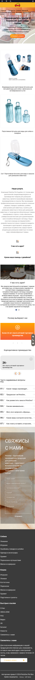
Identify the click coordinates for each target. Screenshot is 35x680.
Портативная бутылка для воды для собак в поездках (17, 132)
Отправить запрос (17, 36)
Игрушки (3, 545)
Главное (3, 10)
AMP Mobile (28, 677)
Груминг (3, 556)
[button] (16, 310)
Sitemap (22, 677)
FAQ (1, 616)
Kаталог (3, 627)
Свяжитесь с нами (7, 635)
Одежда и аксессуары (9, 553)
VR (1, 623)
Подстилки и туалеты (8, 597)
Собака (18, 10)
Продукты (11, 10)
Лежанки (4, 541)
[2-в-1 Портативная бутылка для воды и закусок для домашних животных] (17, 153)
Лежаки (3, 579)
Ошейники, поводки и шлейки (12, 549)
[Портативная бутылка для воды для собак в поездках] (17, 111)
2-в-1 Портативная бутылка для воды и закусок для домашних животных (17, 174)
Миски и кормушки (7, 564)
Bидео (2, 619)
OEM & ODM (4, 612)
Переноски (4, 586)
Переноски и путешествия (10, 560)
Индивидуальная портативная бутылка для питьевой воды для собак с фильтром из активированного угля (17, 89)
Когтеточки (4, 582)
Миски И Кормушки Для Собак (14, 11)
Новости (3, 631)
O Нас (2, 608)
